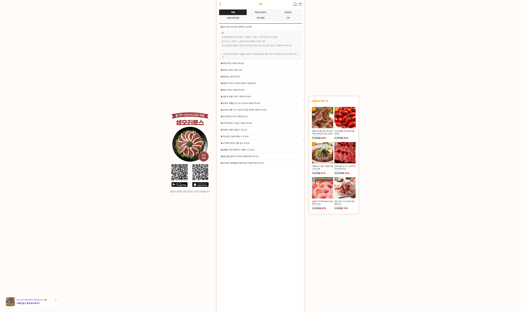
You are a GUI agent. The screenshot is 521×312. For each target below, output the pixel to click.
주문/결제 (260, 18)
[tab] (260, 27)
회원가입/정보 (260, 12)
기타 (288, 18)
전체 (233, 12)
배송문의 (288, 12)
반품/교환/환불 (233, 18)
